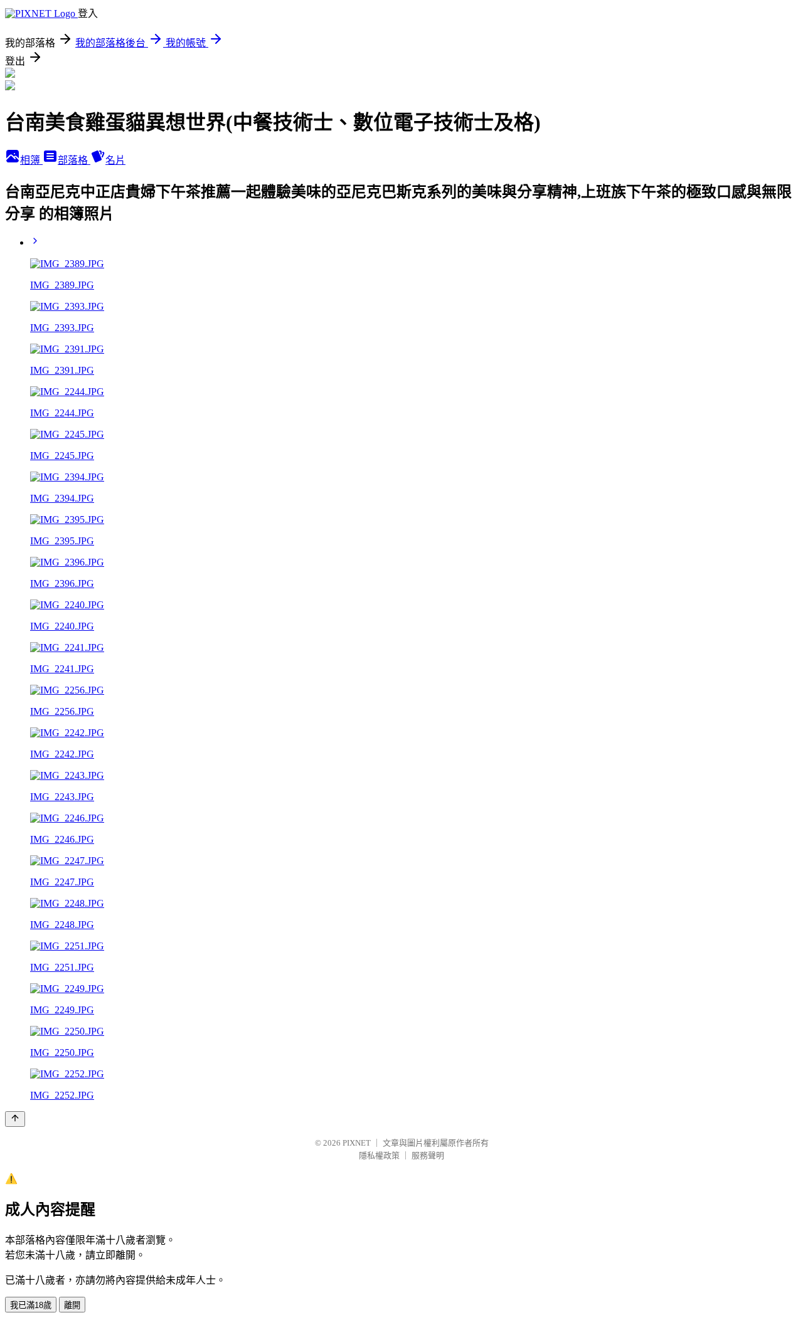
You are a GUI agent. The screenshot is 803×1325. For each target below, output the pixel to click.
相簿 (31, 160)
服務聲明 (428, 1155)
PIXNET (357, 1143)
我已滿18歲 (30, 1305)
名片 (115, 160)
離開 (72, 1305)
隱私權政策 (379, 1155)
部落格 (74, 160)
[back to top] (15, 1119)
